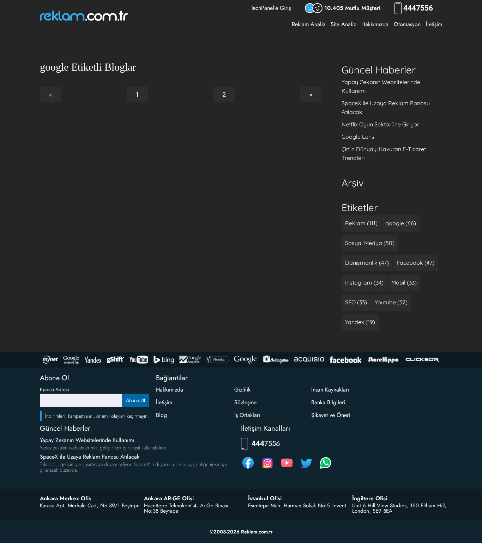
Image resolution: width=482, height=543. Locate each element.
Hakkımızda (374, 24)
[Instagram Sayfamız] (267, 468)
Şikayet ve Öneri (330, 415)
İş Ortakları (247, 415)
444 (418, 8)
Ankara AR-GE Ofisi (169, 498)
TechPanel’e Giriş (271, 8)
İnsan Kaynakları (330, 390)
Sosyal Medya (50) (369, 242)
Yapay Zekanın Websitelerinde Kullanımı (87, 440)
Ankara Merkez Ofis (65, 498)
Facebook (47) (415, 262)
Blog (161, 415)
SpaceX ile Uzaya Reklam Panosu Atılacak (89, 457)
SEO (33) (356, 302)
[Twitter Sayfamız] (306, 468)
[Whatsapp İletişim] (326, 468)
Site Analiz (343, 24)
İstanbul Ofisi (265, 498)
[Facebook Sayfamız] (248, 468)
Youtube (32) (391, 302)
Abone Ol (135, 400)
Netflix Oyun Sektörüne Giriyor (380, 124)
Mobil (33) (404, 282)
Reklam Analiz (308, 24)
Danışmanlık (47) (367, 262)
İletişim (434, 24)
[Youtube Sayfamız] (287, 468)
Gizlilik (242, 390)
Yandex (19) (360, 322)
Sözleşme (245, 402)
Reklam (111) (361, 223)
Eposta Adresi (54, 389)
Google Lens (358, 136)
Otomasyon (407, 24)
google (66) (400, 223)
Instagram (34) (364, 282)
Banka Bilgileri (328, 402)
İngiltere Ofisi (369, 498)
